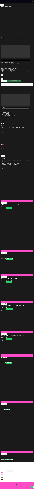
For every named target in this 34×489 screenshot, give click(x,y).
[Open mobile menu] (1, 1)
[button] (31, 486)
